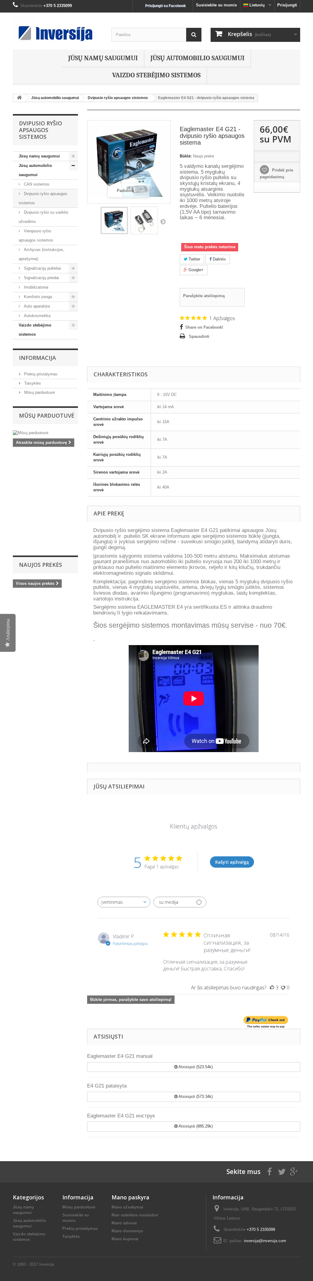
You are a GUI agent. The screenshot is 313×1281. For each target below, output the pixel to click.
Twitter (193, 259)
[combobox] (124, 902)
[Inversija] (57, 29)
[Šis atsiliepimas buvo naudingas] (272, 987)
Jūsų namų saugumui (103, 58)
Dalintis (219, 259)
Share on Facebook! (204, 327)
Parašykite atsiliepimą (204, 295)
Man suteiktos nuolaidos (135, 1215)
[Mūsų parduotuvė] (45, 433)
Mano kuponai (125, 1239)
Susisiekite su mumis (216, 5)
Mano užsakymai (127, 1207)
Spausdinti (199, 336)
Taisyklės (32, 383)
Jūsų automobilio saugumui (197, 58)
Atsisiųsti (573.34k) (195, 1096)
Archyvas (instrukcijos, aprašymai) (41, 254)
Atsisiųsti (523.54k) (195, 1067)
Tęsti (163, 221)
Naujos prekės (40, 564)
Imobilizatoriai (35, 287)
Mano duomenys (127, 1231)
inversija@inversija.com (265, 1241)
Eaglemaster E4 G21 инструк (121, 1116)
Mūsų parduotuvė (39, 392)
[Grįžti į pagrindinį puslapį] (19, 98)
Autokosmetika (36, 315)
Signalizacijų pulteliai (42, 268)
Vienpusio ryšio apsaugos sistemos (36, 235)
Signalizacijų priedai (41, 277)
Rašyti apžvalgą (232, 862)
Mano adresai (124, 1223)
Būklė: (186, 156)
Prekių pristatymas (40, 374)
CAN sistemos (36, 184)
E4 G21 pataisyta (107, 1086)
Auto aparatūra (36, 306)
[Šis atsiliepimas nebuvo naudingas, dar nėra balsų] (283, 987)
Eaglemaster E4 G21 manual (120, 1056)
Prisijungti (287, 5)
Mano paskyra (130, 1197)
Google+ (195, 270)
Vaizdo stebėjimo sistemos (156, 75)
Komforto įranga (37, 296)
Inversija (46, 1264)
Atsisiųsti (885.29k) (195, 1126)
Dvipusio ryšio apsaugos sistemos (43, 198)
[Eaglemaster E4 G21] (114, 220)
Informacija (37, 357)
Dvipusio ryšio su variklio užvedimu (43, 217)
